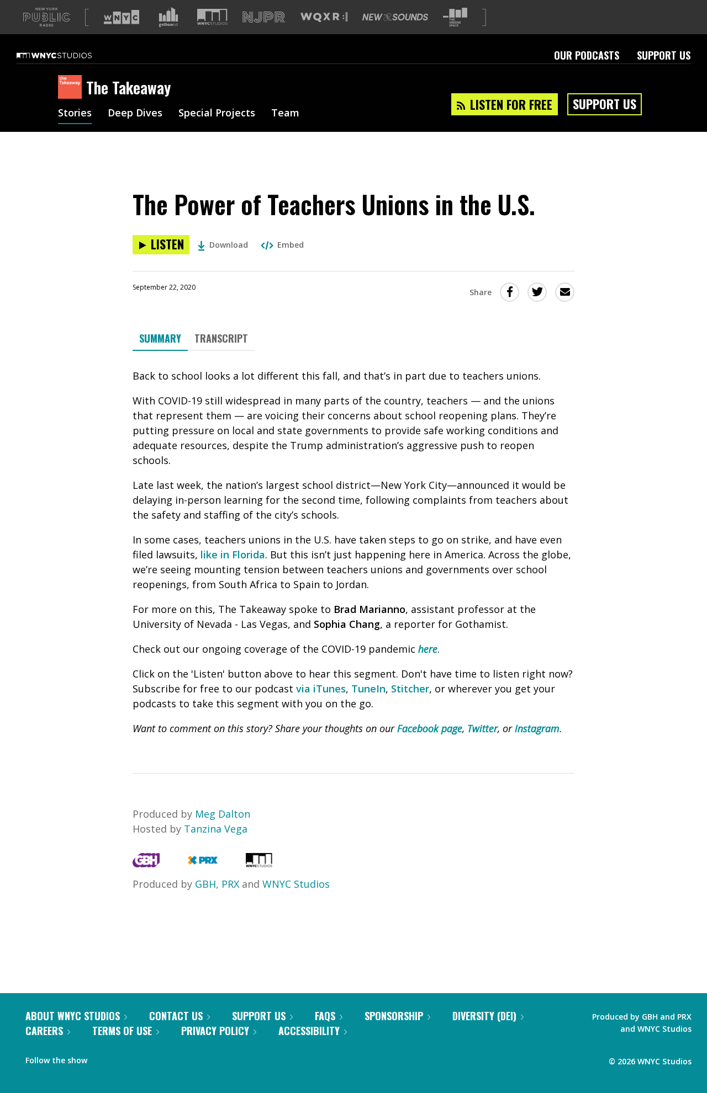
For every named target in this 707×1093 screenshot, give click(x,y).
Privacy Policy (215, 1030)
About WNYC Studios (72, 1016)
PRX (230, 884)
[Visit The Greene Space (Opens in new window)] (455, 17)
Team (285, 114)
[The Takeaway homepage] (72, 87)
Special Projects (216, 114)
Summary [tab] (160, 338)
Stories (75, 114)
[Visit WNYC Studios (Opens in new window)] (212, 17)
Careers (44, 1030)
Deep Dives (135, 114)
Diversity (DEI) (484, 1016)
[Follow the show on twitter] (125, 1057)
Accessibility (309, 1030)
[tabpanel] (353, 552)
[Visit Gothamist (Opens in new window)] (168, 17)
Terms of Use (122, 1030)
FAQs (325, 1016)
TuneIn (368, 688)
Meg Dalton (222, 813)
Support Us (663, 55)
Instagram (537, 728)
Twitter (482, 728)
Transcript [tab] (221, 338)
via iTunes (321, 688)
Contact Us (176, 1016)
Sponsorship (394, 1016)
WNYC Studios (296, 884)
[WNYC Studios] (259, 863)
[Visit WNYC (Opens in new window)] (121, 17)
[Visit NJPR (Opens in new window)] (263, 17)
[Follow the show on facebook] (103, 1057)
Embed (290, 244)
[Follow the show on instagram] (146, 1057)
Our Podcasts (586, 55)
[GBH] (146, 863)
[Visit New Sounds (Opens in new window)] (395, 17)
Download (228, 244)
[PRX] (202, 863)
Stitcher (410, 688)
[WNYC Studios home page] (68, 55)
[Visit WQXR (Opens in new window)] (323, 17)
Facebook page (429, 728)
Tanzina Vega (215, 828)
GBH (205, 884)
